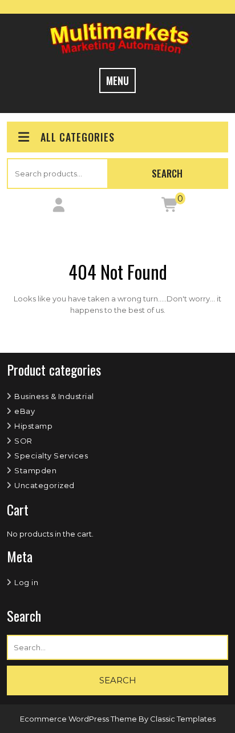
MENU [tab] (117, 80)
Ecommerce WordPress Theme (79, 718)
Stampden (35, 470)
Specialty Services (51, 455)
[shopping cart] (170, 207)
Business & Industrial (54, 396)
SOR (23, 440)
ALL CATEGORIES (77, 137)
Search (167, 173)
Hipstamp (33, 425)
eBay (24, 411)
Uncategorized (44, 485)
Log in (26, 582)
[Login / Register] (58, 207)
